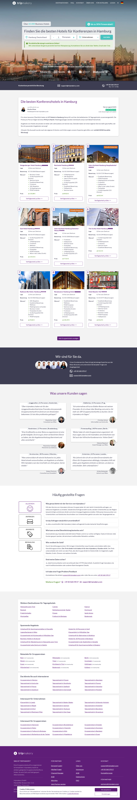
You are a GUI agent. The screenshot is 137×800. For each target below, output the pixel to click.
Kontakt (80, 3)
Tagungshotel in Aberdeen (93, 680)
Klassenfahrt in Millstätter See (78, 632)
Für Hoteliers (102, 3)
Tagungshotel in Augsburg (29, 690)
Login (112, 3)
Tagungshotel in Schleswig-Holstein (97, 702)
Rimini (22, 661)
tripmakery (89, 66)
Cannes (55, 607)
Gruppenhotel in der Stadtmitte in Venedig (83, 642)
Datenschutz (80, 777)
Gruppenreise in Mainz (28, 728)
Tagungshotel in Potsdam (93, 690)
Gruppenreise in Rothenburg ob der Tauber (35, 734)
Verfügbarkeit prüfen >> (34, 198)
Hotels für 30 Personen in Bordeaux (80, 639)
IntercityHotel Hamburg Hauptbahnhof (102, 165)
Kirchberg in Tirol (58, 664)
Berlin (87, 658)
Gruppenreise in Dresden (93, 725)
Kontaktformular (107, 773)
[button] (89, 3)
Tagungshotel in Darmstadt (61, 690)
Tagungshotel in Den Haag (61, 712)
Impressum (80, 769)
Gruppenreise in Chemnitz (61, 728)
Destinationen (62, 3)
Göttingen (88, 664)
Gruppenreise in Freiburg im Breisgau (33, 731)
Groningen (88, 661)
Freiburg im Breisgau (59, 616)
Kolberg (87, 667)
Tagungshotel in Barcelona (94, 709)
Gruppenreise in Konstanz (94, 728)
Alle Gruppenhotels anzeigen (69, 338)
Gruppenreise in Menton (28, 680)
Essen (22, 664)
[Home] (22, 3)
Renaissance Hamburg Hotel (64, 292)
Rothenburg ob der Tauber (61, 610)
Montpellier (24, 616)
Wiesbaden (56, 658)
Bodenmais (88, 616)
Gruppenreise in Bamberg (93, 731)
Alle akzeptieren (106, 790)
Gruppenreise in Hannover (29, 725)
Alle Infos (54, 780)
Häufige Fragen (56, 769)
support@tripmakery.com (70, 86)
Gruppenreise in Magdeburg (62, 734)
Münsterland (24, 667)
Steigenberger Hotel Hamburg (31, 165)
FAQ (72, 3)
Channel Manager (57, 773)
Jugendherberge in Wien (28, 632)
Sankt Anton (89, 613)
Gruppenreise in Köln (59, 731)
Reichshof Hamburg (61, 165)
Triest (54, 661)
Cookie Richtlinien (73, 793)
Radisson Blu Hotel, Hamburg (30, 292)
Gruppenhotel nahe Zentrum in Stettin (33, 645)
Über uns (90, 3)
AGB (52, 777)
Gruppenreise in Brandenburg (62, 725)
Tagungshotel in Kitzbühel (93, 705)
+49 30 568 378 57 (112, 85)
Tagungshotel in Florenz (93, 683)
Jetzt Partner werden (58, 784)
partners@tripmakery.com (110, 784)
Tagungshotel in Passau (28, 686)
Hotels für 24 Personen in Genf (79, 629)
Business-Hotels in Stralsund (30, 639)
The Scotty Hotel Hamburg (98, 228)
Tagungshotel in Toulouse (61, 709)
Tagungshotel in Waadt (28, 705)
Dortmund (88, 610)
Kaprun (87, 607)
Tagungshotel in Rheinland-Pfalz (31, 712)
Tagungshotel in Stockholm (61, 683)
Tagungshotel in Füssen (60, 680)
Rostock (23, 610)
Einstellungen (106, 794)
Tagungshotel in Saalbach (61, 686)
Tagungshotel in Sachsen (60, 705)
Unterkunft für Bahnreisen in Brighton (81, 635)
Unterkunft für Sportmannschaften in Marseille (36, 629)
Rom (22, 658)
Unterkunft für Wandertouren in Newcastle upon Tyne (39, 642)
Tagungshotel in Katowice (93, 686)
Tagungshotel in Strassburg (94, 712)
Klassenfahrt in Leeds (27, 702)
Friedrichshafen (25, 613)
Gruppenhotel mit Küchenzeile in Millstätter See (37, 635)
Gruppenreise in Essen (92, 734)
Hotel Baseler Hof (95, 292)
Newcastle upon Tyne (27, 607)
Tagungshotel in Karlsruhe (29, 683)
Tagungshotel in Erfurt (28, 709)
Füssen (54, 613)
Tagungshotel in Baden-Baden (62, 702)
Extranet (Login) (56, 766)
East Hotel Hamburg (27, 228)
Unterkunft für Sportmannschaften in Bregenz (84, 645)
